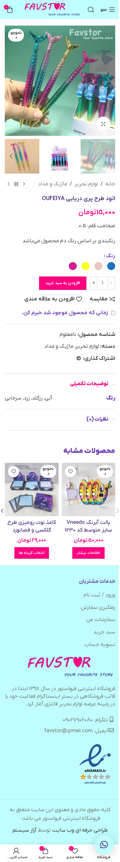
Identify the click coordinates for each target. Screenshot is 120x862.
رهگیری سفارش (98, 607)
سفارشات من (100, 619)
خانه (110, 184)
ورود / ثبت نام (99, 595)
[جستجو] (90, 9)
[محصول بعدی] (8, 184)
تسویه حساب (99, 644)
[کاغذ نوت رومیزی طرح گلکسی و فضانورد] (32, 489)
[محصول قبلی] (24, 184)
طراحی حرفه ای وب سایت (80, 830)
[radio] (111, 266)
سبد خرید (104, 632)
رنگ (110, 256)
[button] (108, 80)
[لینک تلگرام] (79, 358)
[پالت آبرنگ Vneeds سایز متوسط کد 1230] (89, 489)
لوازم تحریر (86, 184)
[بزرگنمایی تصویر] (103, 124)
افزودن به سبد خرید (62, 283)
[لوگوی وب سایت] (52, 9)
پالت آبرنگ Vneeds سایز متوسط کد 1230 (88, 526)
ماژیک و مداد (52, 184)
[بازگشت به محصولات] (16, 184)
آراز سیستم (24, 830)
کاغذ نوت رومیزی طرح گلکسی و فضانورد (31, 526)
